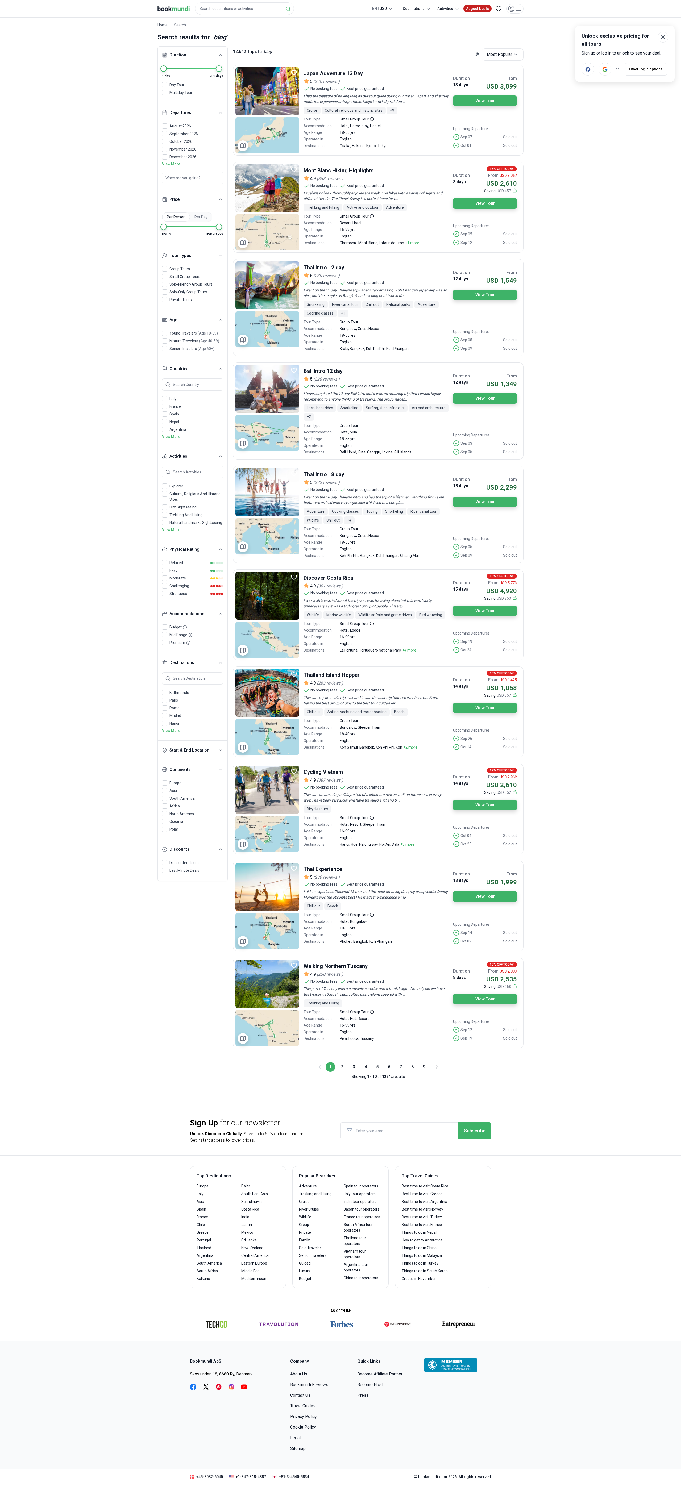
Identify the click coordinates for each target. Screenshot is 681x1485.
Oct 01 (465, 145)
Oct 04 (465, 835)
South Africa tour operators (358, 1227)
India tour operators (360, 1201)
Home (162, 25)
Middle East (251, 1271)
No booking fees (324, 88)
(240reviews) (326, 81)
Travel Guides (302, 1405)
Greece (203, 1232)
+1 (343, 313)
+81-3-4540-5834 (294, 1477)
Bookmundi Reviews (309, 1384)
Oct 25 (465, 844)
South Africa (207, 1271)
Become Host (370, 1384)
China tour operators (361, 1278)
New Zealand (252, 1248)
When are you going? (182, 178)
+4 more (409, 650)
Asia (200, 1201)
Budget (305, 1279)
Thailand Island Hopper (332, 675)
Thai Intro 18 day (324, 474)
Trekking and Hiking (315, 1194)
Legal (295, 1437)
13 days (460, 84)
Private (305, 1232)
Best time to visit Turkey (422, 1217)
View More (171, 164)
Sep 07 (466, 137)
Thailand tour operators (355, 1241)
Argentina (205, 1255)
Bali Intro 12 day (323, 371)
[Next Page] (436, 1067)
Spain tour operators (361, 1186)
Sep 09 (466, 348)
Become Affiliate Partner (379, 1373)
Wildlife (305, 1217)
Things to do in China (419, 1248)
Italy (200, 1194)
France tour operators (362, 1217)
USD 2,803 (508, 971)
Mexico (247, 1232)
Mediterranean (253, 1279)
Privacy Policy (303, 1416)
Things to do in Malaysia (422, 1255)
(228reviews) (326, 379)
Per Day (200, 217)
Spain (201, 1209)
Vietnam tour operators (355, 1254)
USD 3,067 (508, 175)
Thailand (204, 1248)
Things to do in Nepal (419, 1232)
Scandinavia (251, 1201)
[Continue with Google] (605, 69)
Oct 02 (465, 941)
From (511, 78)
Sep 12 (466, 242)
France (202, 1217)
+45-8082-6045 (209, 1477)
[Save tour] (294, 72)
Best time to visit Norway (422, 1209)
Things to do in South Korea (425, 1271)
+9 (392, 110)
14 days (460, 686)
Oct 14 (465, 747)
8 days (459, 181)
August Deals (477, 8)
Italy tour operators (360, 1194)
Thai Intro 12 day (324, 267)
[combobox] (244, 8)
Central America (255, 1255)
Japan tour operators (361, 1209)
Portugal (204, 1240)
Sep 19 (466, 641)
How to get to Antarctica (422, 1240)
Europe (203, 1186)
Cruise (304, 1201)
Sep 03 (466, 443)
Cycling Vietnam (323, 772)
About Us (298, 1373)
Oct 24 (465, 650)
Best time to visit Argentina (424, 1201)
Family (304, 1240)
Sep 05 (466, 234)
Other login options (646, 69)
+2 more (410, 747)
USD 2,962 (508, 777)
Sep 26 (466, 738)
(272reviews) (326, 482)
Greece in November (419, 1279)
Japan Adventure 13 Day (333, 73)
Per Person (176, 217)
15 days (460, 589)
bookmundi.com (432, 1477)
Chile (201, 1225)
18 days (460, 485)
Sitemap (298, 1448)
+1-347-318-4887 (251, 1477)
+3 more (407, 844)
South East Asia (254, 1194)
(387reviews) (330, 780)
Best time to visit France (422, 1225)
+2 (309, 417)
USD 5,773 (508, 583)
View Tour (485, 100)
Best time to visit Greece (422, 1194)
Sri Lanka (249, 1240)
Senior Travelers (312, 1255)
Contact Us (300, 1395)
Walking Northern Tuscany (336, 966)
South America (209, 1263)
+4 (349, 520)
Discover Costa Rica (328, 578)
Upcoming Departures (471, 129)
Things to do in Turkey (420, 1263)
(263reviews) (330, 683)
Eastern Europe (254, 1263)
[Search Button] (288, 9)
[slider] (163, 68)
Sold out (510, 137)
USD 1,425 (508, 680)
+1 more (412, 243)
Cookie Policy (303, 1427)
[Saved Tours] (498, 8)
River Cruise (309, 1209)
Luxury (304, 1271)
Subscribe (474, 1130)
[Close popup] (663, 37)
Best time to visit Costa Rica (425, 1186)
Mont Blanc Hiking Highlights (339, 170)
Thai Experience (323, 869)
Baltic (246, 1186)
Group (304, 1225)
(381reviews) (330, 586)
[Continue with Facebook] (588, 69)
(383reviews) (330, 178)
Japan (246, 1225)
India (245, 1217)
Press (363, 1395)
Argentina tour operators (356, 1267)
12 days (460, 278)
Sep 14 (466, 933)
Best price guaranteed (365, 88)
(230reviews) (326, 275)
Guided (305, 1263)
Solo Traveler (310, 1248)
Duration (461, 78)
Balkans (203, 1279)
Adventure (308, 1186)
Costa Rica (250, 1209)
